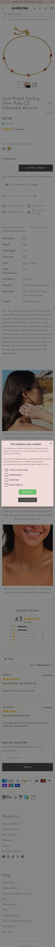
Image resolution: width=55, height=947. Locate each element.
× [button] (51, 443)
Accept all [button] (27, 492)
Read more (44, 464)
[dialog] (27, 473)
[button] (27, 500)
